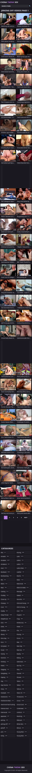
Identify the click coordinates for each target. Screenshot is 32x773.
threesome (21, 697)
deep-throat (6, 615)
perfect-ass (21, 623)
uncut (20, 700)
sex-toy (20, 665)
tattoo (20, 685)
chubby (4, 595)
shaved (20, 673)
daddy (4, 611)
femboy (5, 662)
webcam (21, 720)
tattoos (20, 689)
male (20, 580)
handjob (5, 693)
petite (20, 626)
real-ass (21, 650)
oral (20, 611)
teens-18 (21, 693)
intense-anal (6, 708)
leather (20, 572)
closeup (5, 603)
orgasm (21, 615)
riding (20, 658)
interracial (6, 712)
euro (4, 642)
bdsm (4, 584)
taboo (20, 681)
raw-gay (21, 646)
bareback (5, 572)
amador (5, 556)
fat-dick (5, 658)
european (5, 646)
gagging (5, 669)
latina (20, 560)
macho (20, 576)
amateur (5, 560)
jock (3, 732)
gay (4, 681)
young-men (22, 736)
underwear (21, 708)
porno (20, 638)
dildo (4, 626)
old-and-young (23, 603)
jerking (4, 720)
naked (20, 595)
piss (19, 630)
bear (4, 587)
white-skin (21, 724)
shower (20, 677)
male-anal (21, 584)
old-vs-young (22, 607)
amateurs (5, 564)
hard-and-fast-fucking (8, 705)
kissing (20, 552)
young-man (22, 732)
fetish (4, 665)
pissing (20, 634)
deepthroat (6, 619)
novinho (21, 599)
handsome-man (7, 700)
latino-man (22, 568)
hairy (4, 689)
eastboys (5, 630)
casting (4, 591)
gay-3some (6, 685)
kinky (4, 736)
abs (3, 552)
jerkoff (4, 728)
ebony (4, 634)
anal (4, 568)
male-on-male (22, 587)
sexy (19, 669)
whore (20, 728)
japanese (5, 716)
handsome (5, 697)
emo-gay (5, 638)
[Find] (30, 6)
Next (25, 517)
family (4, 654)
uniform (21, 712)
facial (4, 650)
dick (4, 623)
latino (20, 564)
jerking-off (5, 724)
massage (21, 591)
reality (20, 654)
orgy (20, 619)
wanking (21, 716)
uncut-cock (22, 704)
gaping (4, 677)
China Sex (9, 2)
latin (20, 556)
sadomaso (21, 662)
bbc (3, 580)
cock (4, 607)
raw (19, 642)
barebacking (6, 576)
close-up (5, 599)
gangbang (5, 673)
